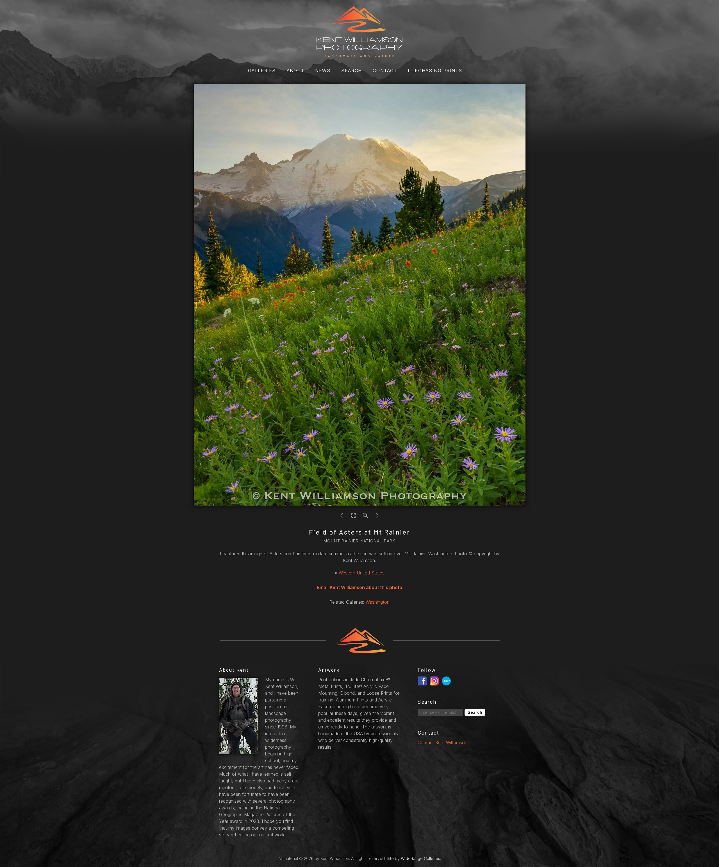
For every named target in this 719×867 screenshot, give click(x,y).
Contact (385, 70)
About (295, 70)
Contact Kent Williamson (442, 742)
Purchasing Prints (435, 70)
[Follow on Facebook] (423, 680)
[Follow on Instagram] (435, 680)
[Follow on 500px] (447, 680)
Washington (378, 602)
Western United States (361, 573)
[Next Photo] (377, 517)
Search (351, 70)
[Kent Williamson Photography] (359, 54)
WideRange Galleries (420, 858)
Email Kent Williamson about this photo (359, 587)
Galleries (262, 70)
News (322, 70)
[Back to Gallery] (354, 517)
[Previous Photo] (342, 517)
